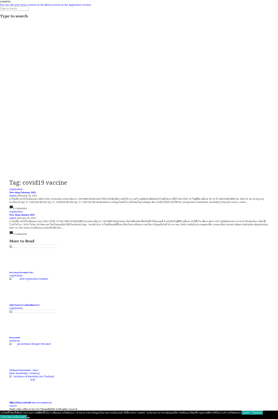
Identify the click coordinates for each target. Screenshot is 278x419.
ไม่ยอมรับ (257, 412)
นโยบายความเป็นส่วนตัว (13, 417)
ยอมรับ (246, 412)
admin (13, 195)
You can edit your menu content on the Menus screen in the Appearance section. (46, 5)
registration (16, 189)
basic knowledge (18, 373)
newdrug (14, 340)
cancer (13, 405)
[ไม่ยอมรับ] (28, 417)
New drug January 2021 (22, 214)
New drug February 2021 (22, 192)
